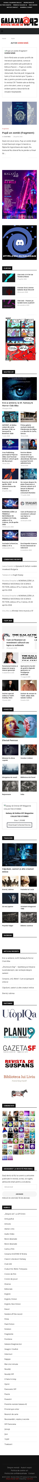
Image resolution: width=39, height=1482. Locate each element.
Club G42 (8, 1264)
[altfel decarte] (4, 1157)
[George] (15, 1135)
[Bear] (10, 1119)
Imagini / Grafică (11, 1349)
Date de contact (12, 7)
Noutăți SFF (9, 1374)
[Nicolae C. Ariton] (15, 1119)
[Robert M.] (4, 1141)
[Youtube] (22, 11)
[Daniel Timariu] (4, 1113)
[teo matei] (32, 1113)
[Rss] (28, 11)
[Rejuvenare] (10, 786)
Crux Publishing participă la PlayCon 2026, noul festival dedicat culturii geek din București (10, 456)
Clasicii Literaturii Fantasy (15, 1259)
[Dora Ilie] (4, 1119)
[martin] (4, 1152)
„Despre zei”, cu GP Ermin (14, 1214)
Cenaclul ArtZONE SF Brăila (15, 1254)
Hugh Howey (18, 575)
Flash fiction (9, 1324)
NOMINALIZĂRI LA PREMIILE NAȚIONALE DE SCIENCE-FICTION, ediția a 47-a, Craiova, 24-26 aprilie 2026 (10, 518)
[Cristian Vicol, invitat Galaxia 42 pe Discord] (8, 291)
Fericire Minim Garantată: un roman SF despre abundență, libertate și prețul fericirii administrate (29, 457)
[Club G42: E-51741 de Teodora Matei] (8, 278)
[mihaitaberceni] (26, 1135)
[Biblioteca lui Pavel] (29, 769)
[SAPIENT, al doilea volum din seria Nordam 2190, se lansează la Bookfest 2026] (10, 416)
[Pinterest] (19, 11)
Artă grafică (9, 1219)
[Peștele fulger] (10, 917)
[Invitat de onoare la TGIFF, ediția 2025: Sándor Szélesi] (29, 685)
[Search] (37, 31)
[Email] (25, 11)
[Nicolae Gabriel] (21, 1141)
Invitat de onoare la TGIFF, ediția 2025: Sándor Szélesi (28, 695)
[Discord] (13, 11)
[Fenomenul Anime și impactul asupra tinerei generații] (10, 657)
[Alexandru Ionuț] (15, 1152)
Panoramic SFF (10, 1389)
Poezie (7, 1394)
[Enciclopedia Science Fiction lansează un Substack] (29, 535)
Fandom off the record (13, 1314)
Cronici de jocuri (11, 1279)
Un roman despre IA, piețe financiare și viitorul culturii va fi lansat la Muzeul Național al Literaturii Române (29, 487)
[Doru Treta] (21, 1130)
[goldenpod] (32, 1146)
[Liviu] (10, 1124)
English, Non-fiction (12, 1304)
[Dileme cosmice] (29, 917)
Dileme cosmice (27, 926)
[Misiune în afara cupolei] (10, 750)
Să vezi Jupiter (7, 906)
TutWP (17, 1479)
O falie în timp (10, 1379)
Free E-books (33, 5)
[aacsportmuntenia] (10, 1146)
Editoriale (8, 1289)
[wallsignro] (21, 1119)
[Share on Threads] (22, 158)
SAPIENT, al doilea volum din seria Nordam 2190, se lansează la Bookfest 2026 (9, 429)
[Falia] (29, 786)
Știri (6, 1434)
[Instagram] (16, 11)
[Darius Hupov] (21, 1124)
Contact (31, 1473)
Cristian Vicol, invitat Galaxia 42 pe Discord (25, 289)
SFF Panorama (10, 1424)
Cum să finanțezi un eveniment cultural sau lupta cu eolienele (28, 515)
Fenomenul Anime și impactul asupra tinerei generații (10, 668)
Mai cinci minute (11, 1364)
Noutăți (7, 1369)
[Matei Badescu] (32, 1152)
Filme (6, 1319)
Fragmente (8, 1334)
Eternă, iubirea (8, 889)
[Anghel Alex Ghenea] (15, 1130)
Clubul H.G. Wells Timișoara (15, 1269)
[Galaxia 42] (26, 1146)
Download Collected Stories (19, 825)
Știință (7, 1429)
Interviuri (8, 1354)
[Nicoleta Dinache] (15, 1146)
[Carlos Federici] (21, 1146)
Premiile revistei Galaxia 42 (15, 1404)
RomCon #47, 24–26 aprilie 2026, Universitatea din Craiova (9, 485)
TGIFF (6, 1439)
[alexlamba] (15, 1124)
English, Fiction (10, 1299)
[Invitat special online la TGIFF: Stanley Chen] (10, 685)
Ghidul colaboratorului (12, 2)
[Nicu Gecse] (26, 1113)
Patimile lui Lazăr (27, 889)
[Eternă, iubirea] (10, 881)
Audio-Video (9, 1234)
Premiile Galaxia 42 (20, 5)
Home (4, 38)
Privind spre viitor (11, 1409)
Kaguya (7, 1359)
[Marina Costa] (4, 1135)
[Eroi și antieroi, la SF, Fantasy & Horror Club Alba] (19, 388)
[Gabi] (10, 1130)
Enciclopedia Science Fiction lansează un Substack (29, 545)
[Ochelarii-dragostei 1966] (29, 898)
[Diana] (21, 1135)
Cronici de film (10, 1274)
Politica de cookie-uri (19, 1470)
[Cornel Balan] (26, 1124)
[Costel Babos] (10, 1157)
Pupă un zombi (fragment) (18, 132)
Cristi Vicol (29, 1479)
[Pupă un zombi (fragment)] (19, 113)
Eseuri (7, 1309)
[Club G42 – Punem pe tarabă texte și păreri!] (8, 304)
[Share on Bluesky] (24, 158)
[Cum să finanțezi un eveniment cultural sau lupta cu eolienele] (29, 503)
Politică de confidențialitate (16, 1473)
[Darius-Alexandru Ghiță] (10, 1113)
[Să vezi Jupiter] (10, 898)
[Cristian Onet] (15, 1141)
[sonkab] (10, 1141)
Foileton (7, 1329)
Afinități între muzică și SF (22, 611)
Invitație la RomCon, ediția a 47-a (10, 544)
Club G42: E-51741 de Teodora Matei (25, 276)
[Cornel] (26, 1130)
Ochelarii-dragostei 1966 (28, 907)
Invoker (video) (27, 758)
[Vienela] (21, 1152)
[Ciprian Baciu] (15, 1113)
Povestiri (8, 1399)
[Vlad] (4, 1124)
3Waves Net (9, 1479)
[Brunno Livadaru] (21, 1113)
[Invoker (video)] (29, 750)
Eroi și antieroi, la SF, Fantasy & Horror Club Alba (17, 404)
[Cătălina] (10, 1152)
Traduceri (8, 1444)
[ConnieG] (32, 1135)
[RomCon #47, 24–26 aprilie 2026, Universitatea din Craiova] (10, 474)
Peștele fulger (7, 926)
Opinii (7, 1384)
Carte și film (9, 1249)
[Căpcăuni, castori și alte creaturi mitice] (19, 854)
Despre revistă (29, 2)
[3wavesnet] (26, 1119)
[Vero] (4, 1130)
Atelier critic (9, 1229)
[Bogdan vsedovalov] (32, 1124)
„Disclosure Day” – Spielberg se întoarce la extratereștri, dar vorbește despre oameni (18, 970)
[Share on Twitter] (17, 158)
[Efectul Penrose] (19, 726)
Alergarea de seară (9, 777)
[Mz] (4, 1146)
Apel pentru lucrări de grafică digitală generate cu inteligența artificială (28, 670)
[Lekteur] (32, 1130)
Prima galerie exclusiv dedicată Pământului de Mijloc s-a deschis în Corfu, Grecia (29, 429)
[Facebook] (10, 11)
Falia (22, 794)
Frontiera (8, 1339)
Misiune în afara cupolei (8, 759)
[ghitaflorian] (32, 1119)
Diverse (7, 1284)
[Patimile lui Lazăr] (29, 881)
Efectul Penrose (10, 740)
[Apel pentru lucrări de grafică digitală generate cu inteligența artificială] (29, 657)
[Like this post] (12, 158)
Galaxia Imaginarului (13, 1344)
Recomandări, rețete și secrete (16, 1419)
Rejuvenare (6, 794)
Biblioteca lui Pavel (28, 777)
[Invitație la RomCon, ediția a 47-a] (10, 535)
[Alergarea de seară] (10, 769)
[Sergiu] (26, 1141)
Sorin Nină (9, 53)
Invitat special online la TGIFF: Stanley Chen (8, 695)
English (7, 1294)
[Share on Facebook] (15, 158)
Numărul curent (26, 7)
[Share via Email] (26, 158)
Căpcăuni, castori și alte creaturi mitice (18, 870)
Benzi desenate (10, 1239)
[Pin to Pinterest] (19, 158)
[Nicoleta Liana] (26, 1152)
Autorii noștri (5, 5)
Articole (7, 1224)
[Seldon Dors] (10, 1135)
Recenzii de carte (11, 1414)
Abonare (19, 1194)
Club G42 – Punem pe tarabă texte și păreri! (25, 302)
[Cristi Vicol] (32, 1141)
